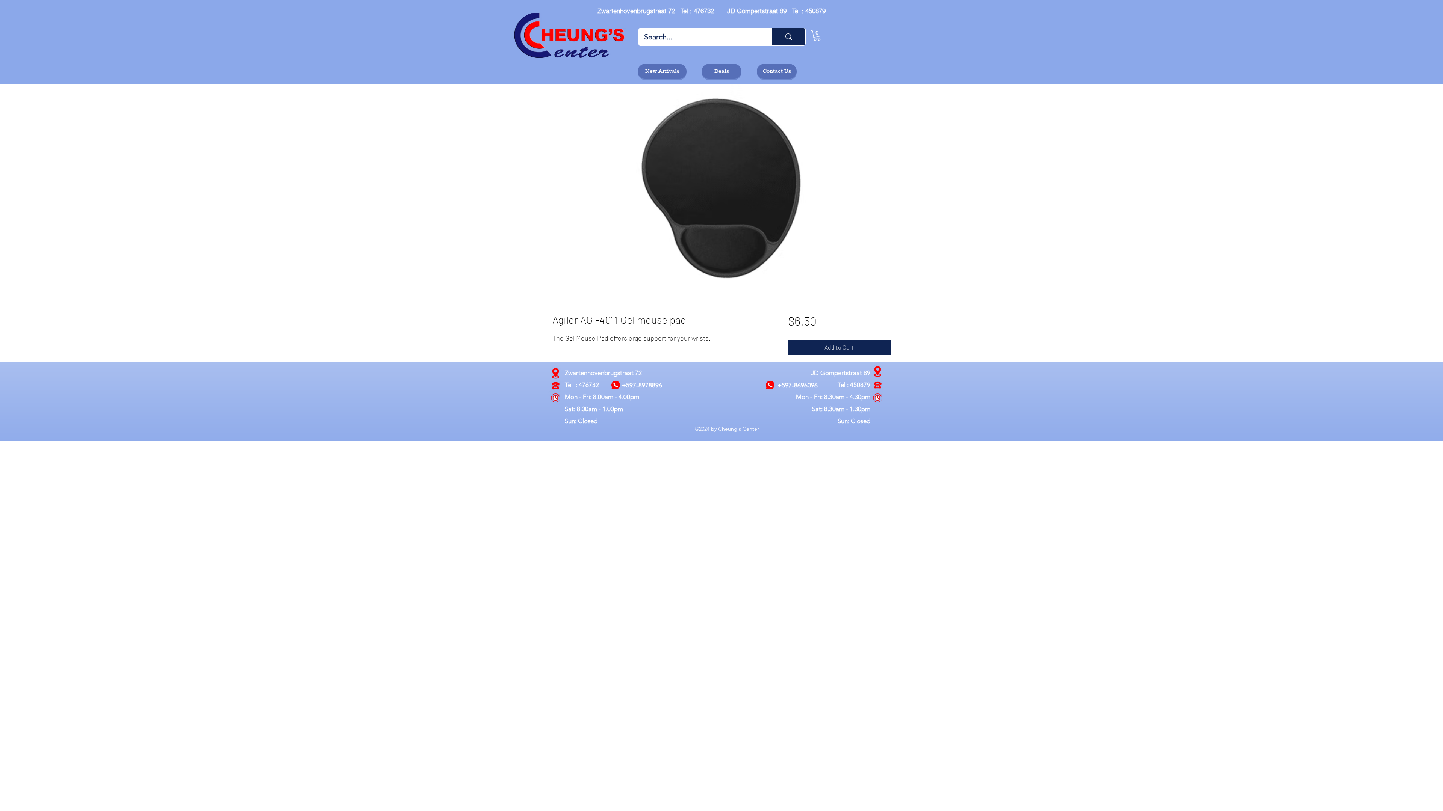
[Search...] (788, 36)
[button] (817, 35)
